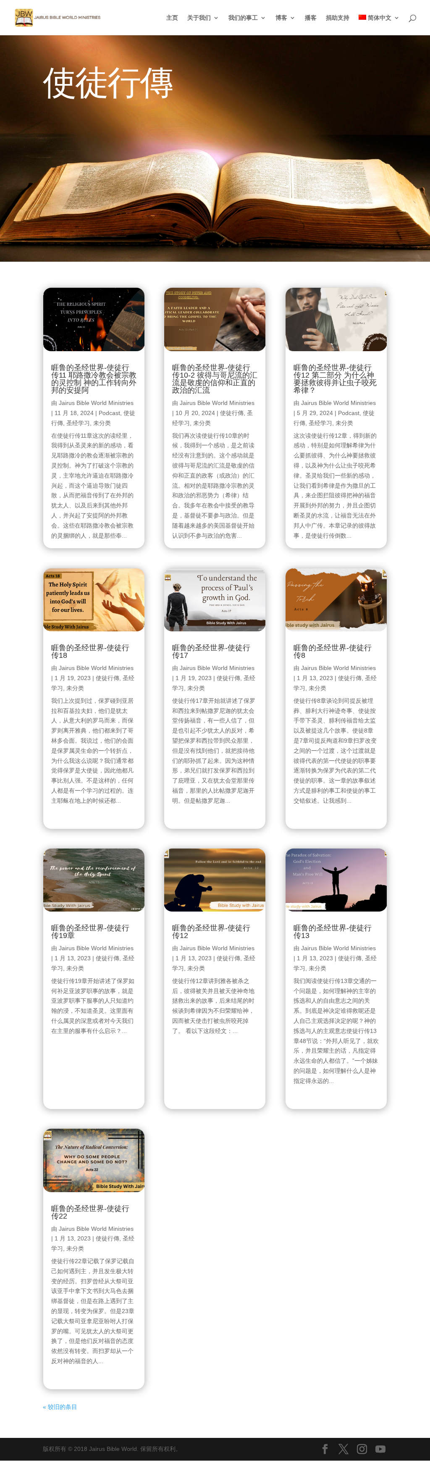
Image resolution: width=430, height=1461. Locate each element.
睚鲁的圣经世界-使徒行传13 (333, 932)
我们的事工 (243, 18)
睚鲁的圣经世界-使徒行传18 (90, 652)
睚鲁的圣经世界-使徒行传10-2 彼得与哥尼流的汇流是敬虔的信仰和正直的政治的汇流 (214, 378)
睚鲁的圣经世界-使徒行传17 (211, 652)
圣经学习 (78, 423)
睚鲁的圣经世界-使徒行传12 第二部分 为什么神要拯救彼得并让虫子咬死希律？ (335, 378)
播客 (311, 18)
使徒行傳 (107, 678)
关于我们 (199, 18)
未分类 (102, 423)
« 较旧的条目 (60, 1406)
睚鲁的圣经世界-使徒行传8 (333, 652)
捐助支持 (337, 18)
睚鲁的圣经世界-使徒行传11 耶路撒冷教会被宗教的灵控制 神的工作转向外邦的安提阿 (93, 378)
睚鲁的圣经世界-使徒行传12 (211, 932)
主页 (172, 18)
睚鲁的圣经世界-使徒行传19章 (90, 932)
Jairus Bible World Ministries (96, 402)
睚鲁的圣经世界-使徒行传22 (90, 1212)
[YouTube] (380, 1449)
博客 (281, 18)
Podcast (109, 413)
